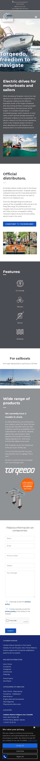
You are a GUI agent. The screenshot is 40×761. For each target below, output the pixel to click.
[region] (20, 743)
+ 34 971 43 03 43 (9, 722)
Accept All (20, 746)
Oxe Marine (7, 681)
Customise (20, 751)
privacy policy (10, 611)
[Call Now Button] (5, 756)
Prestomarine (8, 678)
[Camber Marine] (8, 17)
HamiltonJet (7, 672)
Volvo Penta (7, 664)
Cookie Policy (32, 740)
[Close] (36, 727)
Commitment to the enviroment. (19, 224)
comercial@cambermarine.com (20, 8)
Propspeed (7, 669)
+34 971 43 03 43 (20, 4)
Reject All (20, 757)
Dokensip (6, 674)
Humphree (7, 667)
